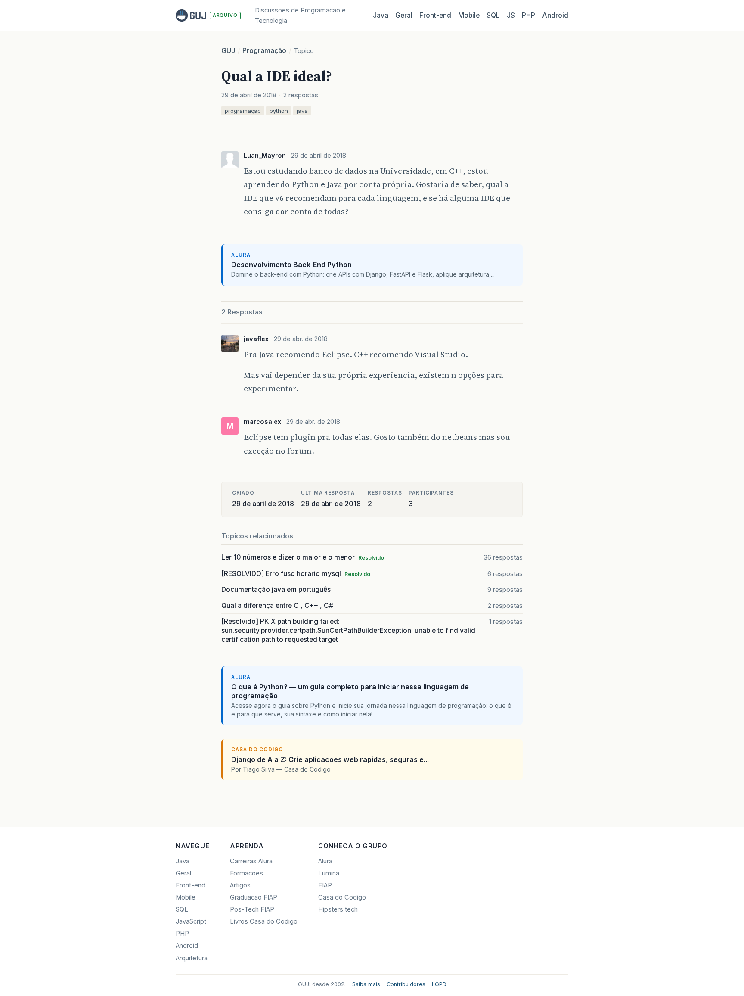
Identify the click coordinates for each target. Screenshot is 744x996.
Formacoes (246, 873)
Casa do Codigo (342, 897)
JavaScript (191, 921)
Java (380, 15)
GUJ (228, 51)
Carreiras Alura (251, 861)
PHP (528, 15)
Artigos (240, 885)
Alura (325, 861)
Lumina (328, 873)
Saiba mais (366, 984)
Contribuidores (406, 984)
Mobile (469, 15)
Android (555, 15)
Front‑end (435, 15)
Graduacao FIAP (253, 897)
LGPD (439, 984)
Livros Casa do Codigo (264, 921)
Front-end (190, 885)
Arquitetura (192, 958)
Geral (403, 15)
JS (511, 15)
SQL (493, 15)
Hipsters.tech (338, 909)
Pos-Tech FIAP (252, 909)
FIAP (325, 885)
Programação (264, 51)
